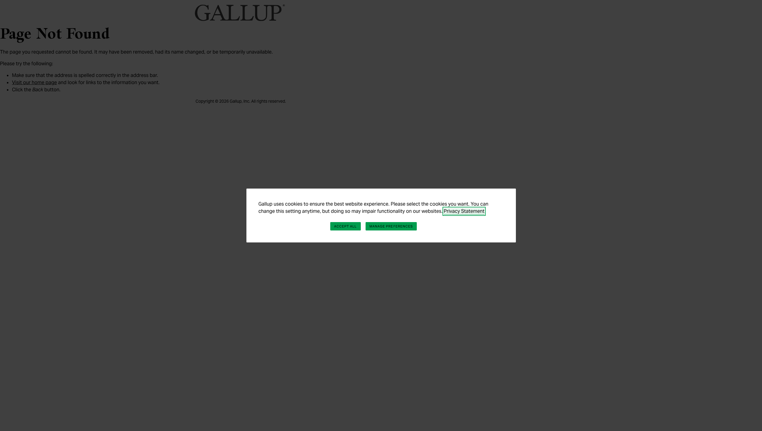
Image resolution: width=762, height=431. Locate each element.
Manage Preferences (391, 226)
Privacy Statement (464, 211)
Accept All (345, 226)
